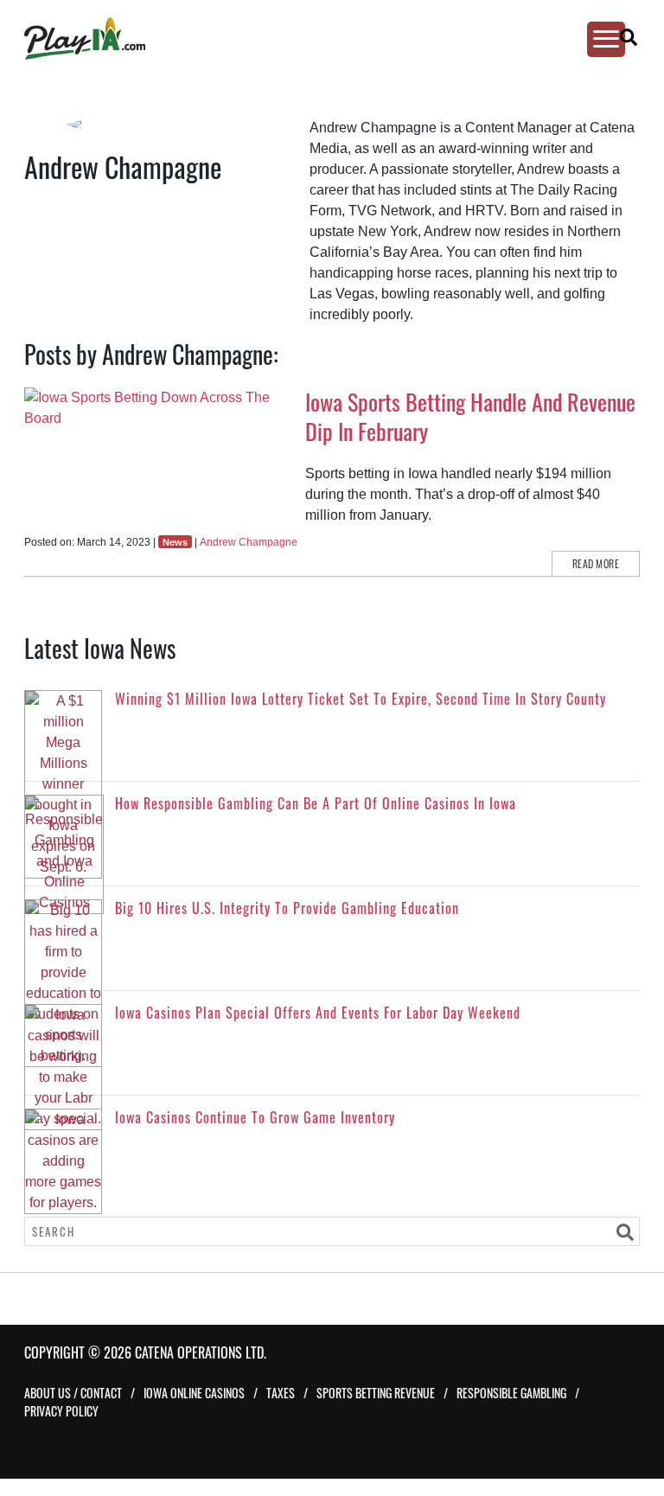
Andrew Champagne (248, 542)
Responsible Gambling (511, 1393)
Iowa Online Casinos (194, 1393)
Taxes (280, 1393)
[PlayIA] (316, 38)
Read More (596, 563)
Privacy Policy (61, 1411)
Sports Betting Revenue (375, 1393)
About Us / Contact (73, 1393)
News (175, 542)
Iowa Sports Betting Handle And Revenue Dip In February (470, 416)
